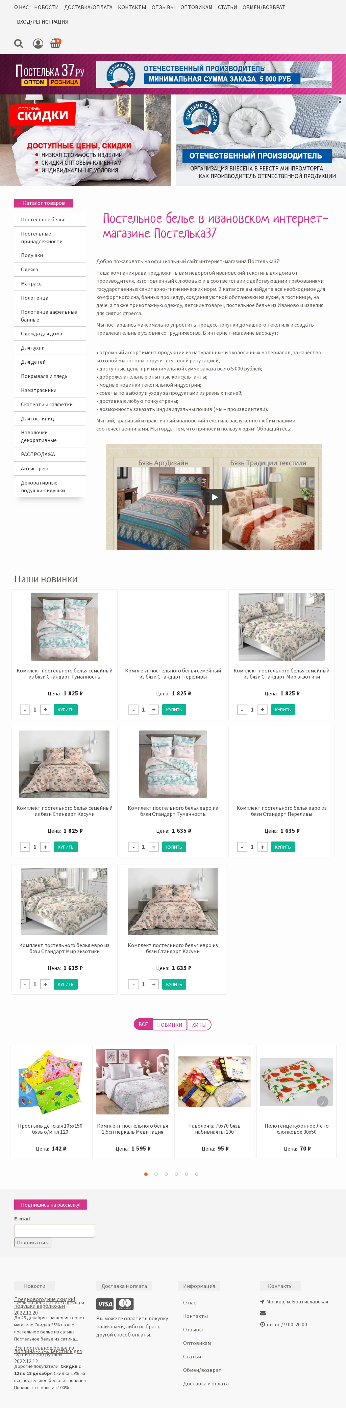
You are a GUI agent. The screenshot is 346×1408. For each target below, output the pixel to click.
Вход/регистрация (43, 21)
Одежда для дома (41, 333)
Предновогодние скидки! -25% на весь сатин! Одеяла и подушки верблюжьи (49, 1302)
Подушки (32, 255)
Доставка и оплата (206, 1383)
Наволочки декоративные (39, 436)
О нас (21, 7)
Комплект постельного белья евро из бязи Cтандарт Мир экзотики (64, 948)
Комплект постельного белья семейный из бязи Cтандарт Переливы (173, 673)
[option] (50, 1105)
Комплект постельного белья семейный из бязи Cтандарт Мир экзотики (281, 673)
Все (143, 1024)
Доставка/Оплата (88, 7)
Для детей (33, 361)
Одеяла (29, 269)
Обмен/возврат (264, 7)
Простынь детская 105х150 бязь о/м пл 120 (50, 1128)
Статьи (227, 7)
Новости (46, 7)
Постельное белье (43, 219)
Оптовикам (196, 7)
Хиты (199, 1024)
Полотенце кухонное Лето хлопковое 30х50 (297, 1128)
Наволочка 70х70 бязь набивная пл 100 (214, 1128)
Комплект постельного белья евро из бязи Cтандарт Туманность (173, 810)
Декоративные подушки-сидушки (43, 486)
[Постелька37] (50, 74)
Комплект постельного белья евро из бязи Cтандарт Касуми (173, 948)
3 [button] (166, 1174)
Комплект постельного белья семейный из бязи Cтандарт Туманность (65, 673)
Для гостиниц (37, 418)
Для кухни (33, 347)
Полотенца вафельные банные (49, 315)
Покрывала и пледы (45, 375)
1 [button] (146, 1174)
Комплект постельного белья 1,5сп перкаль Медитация (132, 1128)
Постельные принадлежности (42, 237)
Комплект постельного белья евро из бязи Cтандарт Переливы (282, 810)
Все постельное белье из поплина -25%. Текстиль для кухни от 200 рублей (48, 1351)
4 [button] (176, 1174)
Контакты (132, 7)
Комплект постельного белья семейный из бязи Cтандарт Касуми (65, 810)
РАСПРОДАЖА (38, 454)
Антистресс (35, 468)
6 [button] (196, 1174)
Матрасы (32, 283)
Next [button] (322, 1101)
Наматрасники (38, 390)
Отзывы (163, 7)
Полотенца (34, 297)
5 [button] (186, 1174)
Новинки (169, 1024)
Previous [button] (23, 1101)
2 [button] (156, 1174)
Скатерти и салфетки (47, 404)
